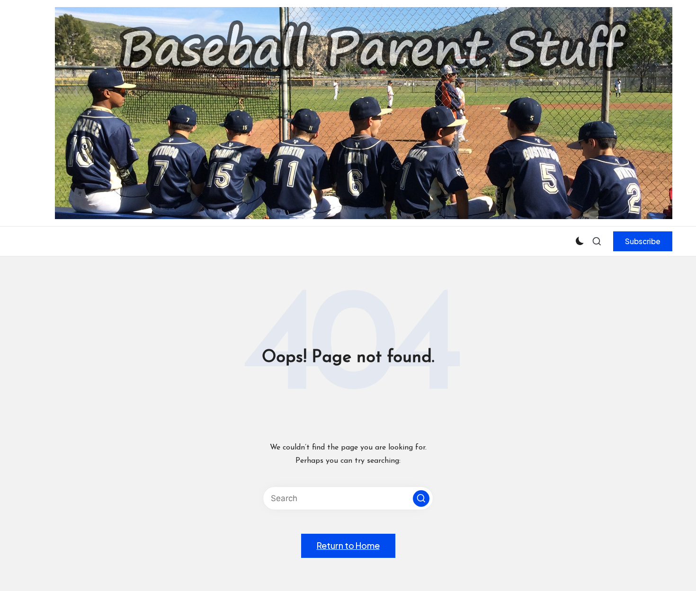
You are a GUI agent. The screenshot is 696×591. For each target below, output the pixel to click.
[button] (642, 241)
